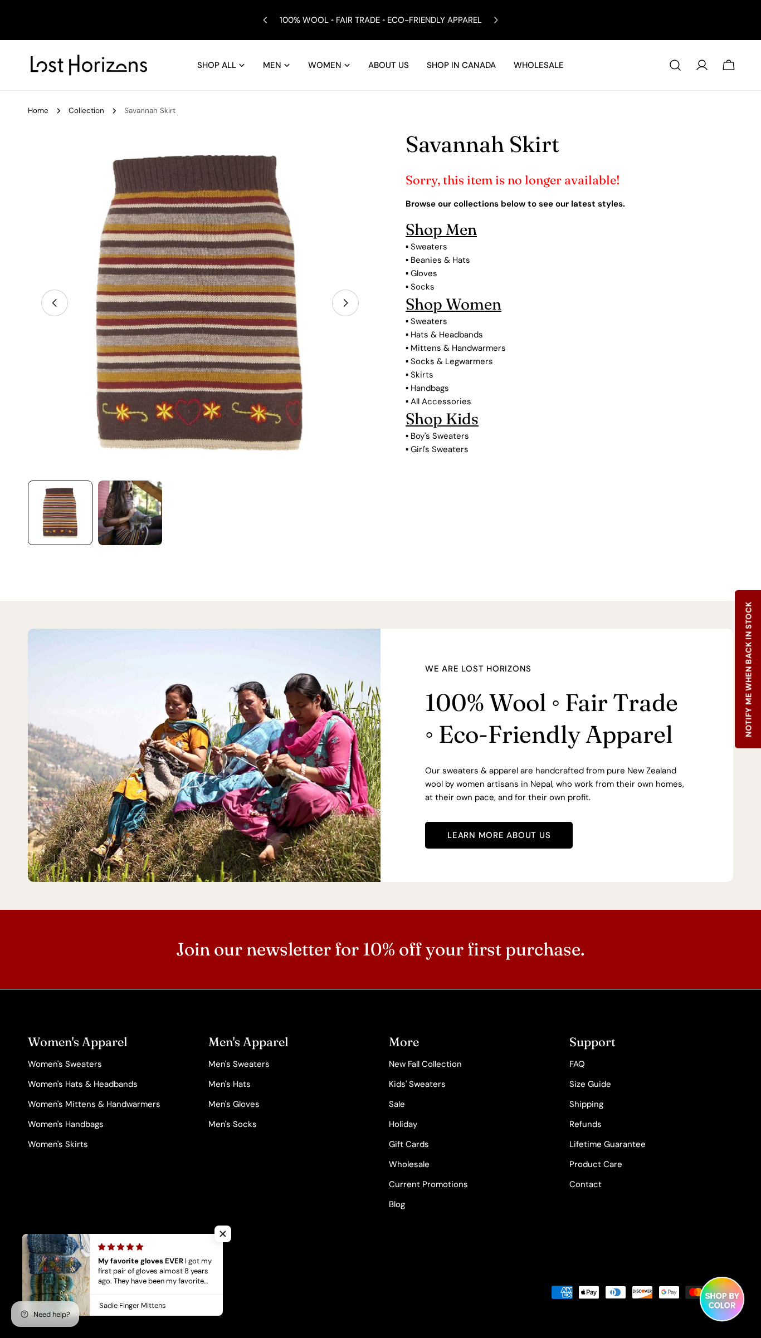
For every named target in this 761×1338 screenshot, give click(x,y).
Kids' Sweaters (417, 1084)
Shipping (586, 1104)
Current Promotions (428, 1184)
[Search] (675, 65)
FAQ (577, 1064)
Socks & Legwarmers (452, 361)
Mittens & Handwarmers (458, 348)
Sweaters (429, 246)
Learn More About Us (498, 835)
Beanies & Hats (440, 260)
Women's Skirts (58, 1144)
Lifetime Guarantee (607, 1144)
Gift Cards (409, 1144)
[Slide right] (345, 303)
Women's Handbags (66, 1124)
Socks (423, 286)
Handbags (430, 388)
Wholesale (409, 1164)
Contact (585, 1184)
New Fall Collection (425, 1064)
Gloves (424, 273)
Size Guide (590, 1084)
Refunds (585, 1124)
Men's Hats (229, 1084)
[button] (222, 1234)
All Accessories (441, 401)
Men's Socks (232, 1124)
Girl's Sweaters (440, 449)
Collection (86, 110)
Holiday (403, 1124)
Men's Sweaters (239, 1064)
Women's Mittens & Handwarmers (94, 1104)
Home (38, 110)
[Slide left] (54, 303)
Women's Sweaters (65, 1064)
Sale (397, 1104)
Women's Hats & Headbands (83, 1084)
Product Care (595, 1164)
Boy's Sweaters (440, 436)
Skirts (422, 374)
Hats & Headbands (447, 334)
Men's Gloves (234, 1104)
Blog (397, 1204)
